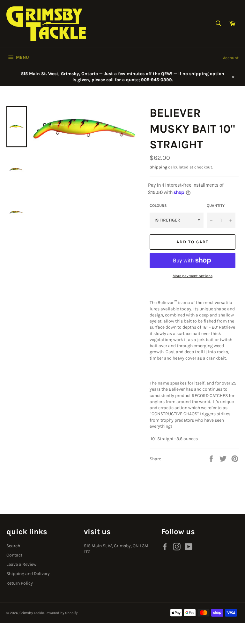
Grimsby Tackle (31, 613)
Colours (158, 205)
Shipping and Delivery (28, 573)
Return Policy (19, 583)
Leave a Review (21, 564)
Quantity (216, 205)
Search (13, 546)
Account (231, 57)
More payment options (192, 276)
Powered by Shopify (62, 613)
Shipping (158, 167)
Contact (14, 555)
